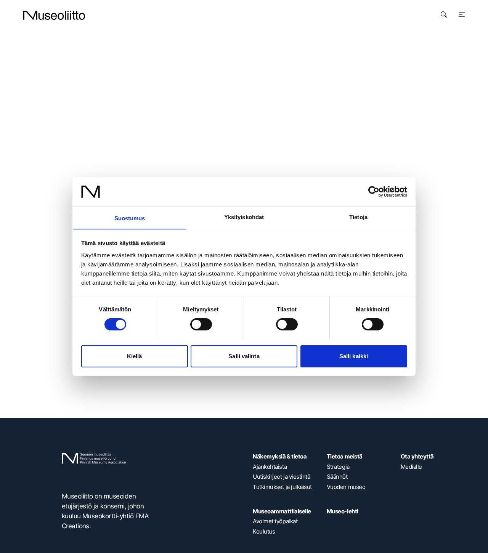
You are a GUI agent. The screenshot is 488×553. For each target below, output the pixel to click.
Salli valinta (243, 356)
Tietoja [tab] (358, 216)
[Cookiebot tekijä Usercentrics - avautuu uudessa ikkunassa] (373, 191)
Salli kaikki (353, 356)
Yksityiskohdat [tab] (244, 216)
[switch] (201, 324)
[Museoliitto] (54, 15)
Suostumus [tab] (129, 218)
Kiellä (134, 356)
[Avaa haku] (444, 14)
